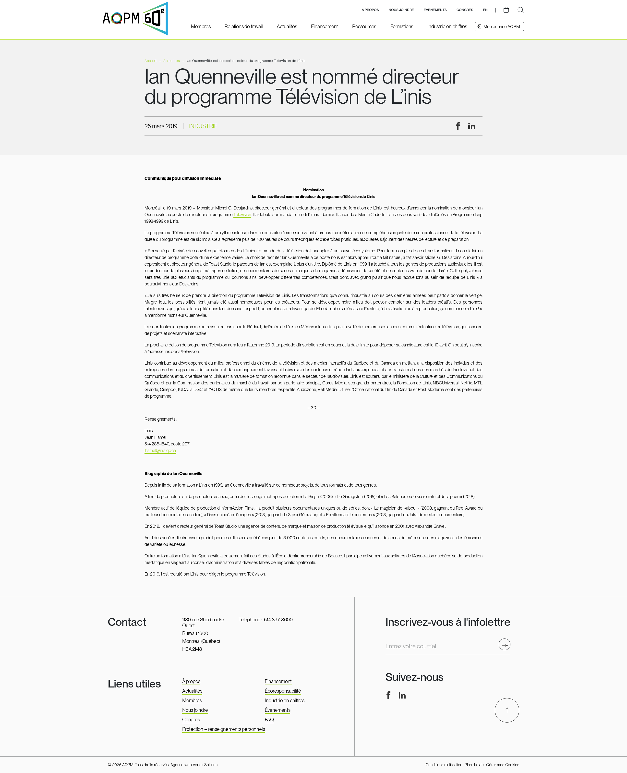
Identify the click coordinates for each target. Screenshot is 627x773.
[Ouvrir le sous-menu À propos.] (370, 10)
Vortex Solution (205, 764)
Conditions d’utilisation (444, 764)
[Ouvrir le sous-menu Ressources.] (364, 26)
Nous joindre (401, 10)
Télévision (242, 214)
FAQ (269, 720)
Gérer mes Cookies (502, 764)
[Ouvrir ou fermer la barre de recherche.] (520, 10)
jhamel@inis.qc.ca (160, 450)
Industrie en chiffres (284, 700)
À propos (191, 681)
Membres (192, 700)
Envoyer (506, 644)
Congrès (191, 720)
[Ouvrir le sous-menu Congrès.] (465, 10)
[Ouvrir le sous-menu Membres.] (201, 26)
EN (485, 10)
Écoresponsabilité (283, 691)
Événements (435, 10)
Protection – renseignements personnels (223, 729)
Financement (278, 681)
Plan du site (474, 764)
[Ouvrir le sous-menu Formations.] (401, 26)
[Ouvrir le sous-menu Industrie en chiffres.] (447, 26)
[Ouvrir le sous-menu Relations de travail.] (243, 26)
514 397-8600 (278, 620)
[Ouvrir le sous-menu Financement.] (324, 26)
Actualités (192, 691)
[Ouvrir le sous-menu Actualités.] (287, 26)
